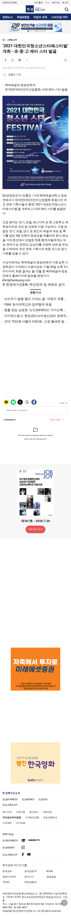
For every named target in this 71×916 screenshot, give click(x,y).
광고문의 (33, 812)
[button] (65, 2)
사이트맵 (20, 823)
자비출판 (38, 2)
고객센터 (7, 823)
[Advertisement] (35, 592)
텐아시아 (29, 876)
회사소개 (7, 812)
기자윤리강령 (32, 817)
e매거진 (56, 2)
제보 (47, 2)
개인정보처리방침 (11, 817)
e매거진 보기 (35, 529)
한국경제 (7, 871)
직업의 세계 (40, 17)
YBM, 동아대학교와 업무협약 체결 (28, 304)
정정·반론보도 (50, 817)
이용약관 (47, 812)
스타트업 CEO (59, 17)
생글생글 (51, 876)
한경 (10, 799)
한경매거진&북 (9, 2)
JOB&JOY (12, 40)
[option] (35, 27)
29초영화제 (30, 882)
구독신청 (20, 812)
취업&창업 (23, 17)
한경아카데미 (9, 876)
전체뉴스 (7, 17)
